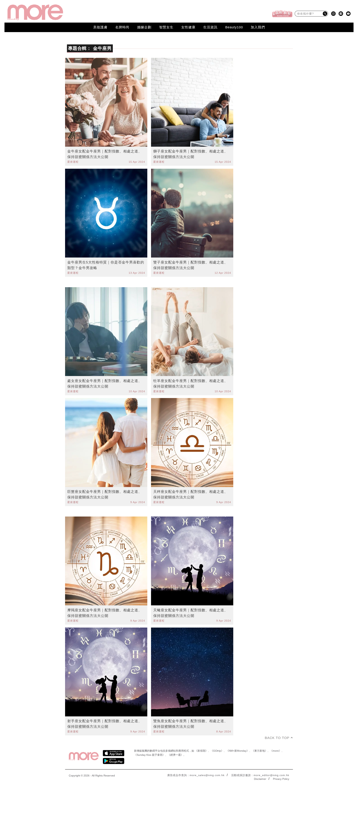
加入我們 (258, 27)
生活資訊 (210, 27)
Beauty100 (234, 27)
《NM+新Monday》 (237, 750)
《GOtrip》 (217, 750)
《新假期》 (201, 750)
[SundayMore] (35, 12)
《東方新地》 (259, 750)
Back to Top (277, 738)
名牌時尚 (122, 27)
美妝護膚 (100, 27)
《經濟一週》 (175, 754)
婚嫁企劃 (144, 27)
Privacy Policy (281, 778)
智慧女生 (166, 27)
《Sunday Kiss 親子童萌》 (149, 754)
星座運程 (72, 161)
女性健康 (188, 27)
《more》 (275, 750)
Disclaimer (260, 778)
